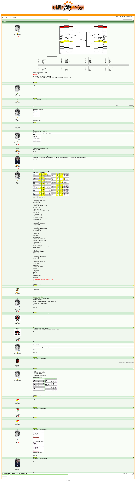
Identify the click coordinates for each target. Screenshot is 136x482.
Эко (17, 358)
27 (47, 156)
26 (47, 148)
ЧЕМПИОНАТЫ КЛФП (8, 473)
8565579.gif (56, 77)
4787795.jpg (44, 77)
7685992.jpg (38, 452)
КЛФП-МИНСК (4, 473)
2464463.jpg (38, 391)
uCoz (69, 480)
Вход (8, 14)
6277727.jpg (50, 77)
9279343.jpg (61, 77)
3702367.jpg (38, 77)
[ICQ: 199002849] (35, 82)
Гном (17, 23)
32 (48, 328)
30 (48, 298)
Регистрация (5, 14)
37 (46, 408)
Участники (123, 16)
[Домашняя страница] (39, 297)
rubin (17, 123)
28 (48, 171)
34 (46, 358)
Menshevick (17, 408)
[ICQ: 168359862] (35, 407)
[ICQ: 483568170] (42, 297)
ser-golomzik (17, 99)
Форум (2, 14)
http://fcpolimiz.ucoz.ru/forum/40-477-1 (52, 56)
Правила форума (127, 16)
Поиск (131, 16)
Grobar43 (17, 328)
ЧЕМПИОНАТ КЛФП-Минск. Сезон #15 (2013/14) (17, 473)
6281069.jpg (67, 77)
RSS (133, 16)
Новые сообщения (118, 16)
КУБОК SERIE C (26, 473)
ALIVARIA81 (17, 148)
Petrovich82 (17, 156)
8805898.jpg (38, 280)
